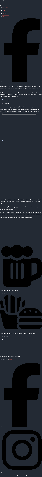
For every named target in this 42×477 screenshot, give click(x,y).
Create (32, 475)
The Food (4, 9)
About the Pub (5, 7)
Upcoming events (5, 12)
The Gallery (4, 13)
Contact (3, 10)
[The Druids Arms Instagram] (22, 472)
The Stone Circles (5, 15)
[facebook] (22, 81)
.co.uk (10, 359)
